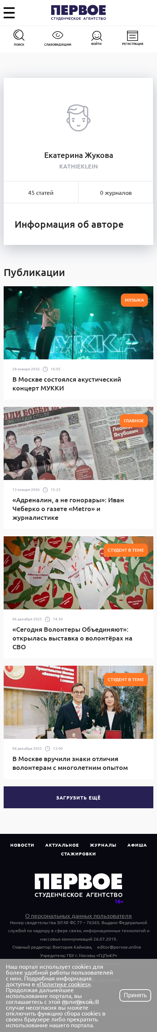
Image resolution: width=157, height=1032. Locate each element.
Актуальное (62, 845)
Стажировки (78, 854)
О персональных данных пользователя (78, 915)
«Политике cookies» (64, 983)
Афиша (137, 845)
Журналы (103, 845)
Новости (22, 845)
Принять (135, 995)
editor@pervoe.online (119, 947)
